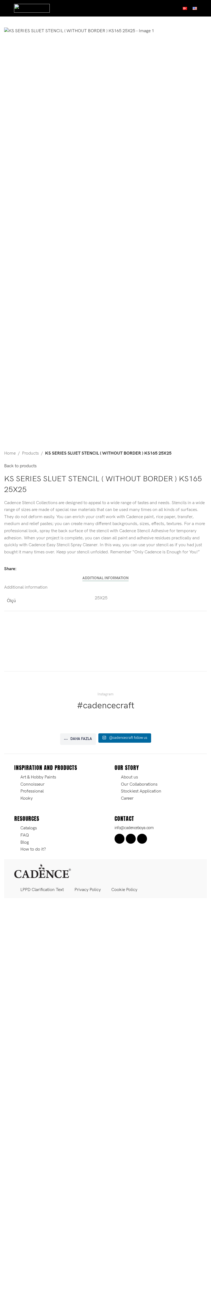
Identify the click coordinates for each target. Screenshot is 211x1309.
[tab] (105, 578)
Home (10, 453)
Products (30, 453)
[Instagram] (131, 839)
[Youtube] (142, 839)
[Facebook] (119, 839)
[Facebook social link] (19, 568)
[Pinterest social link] (33, 568)
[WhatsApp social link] (46, 568)
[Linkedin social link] (39, 568)
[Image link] (42, 870)
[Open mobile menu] (6, 8)
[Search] (205, 8)
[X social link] (26, 568)
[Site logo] (32, 8)
